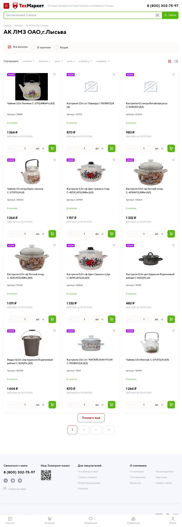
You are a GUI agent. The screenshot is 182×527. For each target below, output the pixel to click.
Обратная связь (17, 489)
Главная (7, 25)
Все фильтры (20, 47)
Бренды (18, 25)
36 (108, 430)
